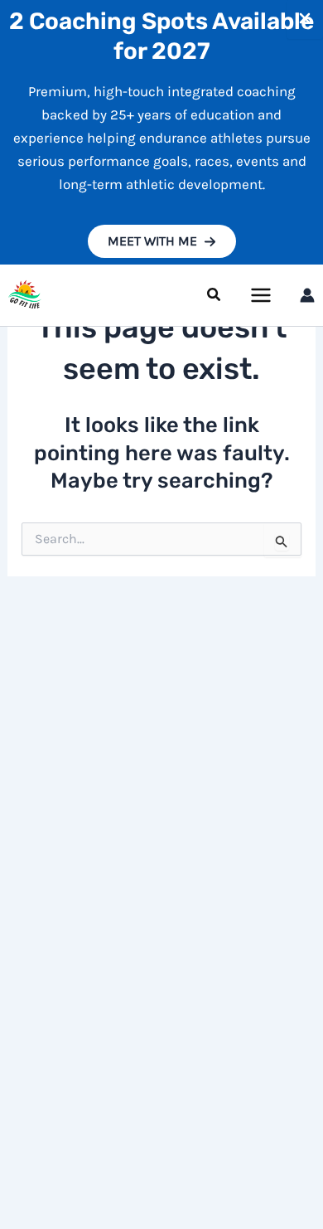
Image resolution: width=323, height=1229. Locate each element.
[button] (162, 241)
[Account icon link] (307, 295)
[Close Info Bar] (305, 19)
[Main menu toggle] (261, 295)
